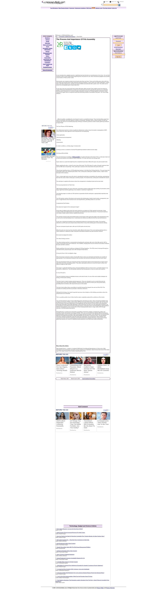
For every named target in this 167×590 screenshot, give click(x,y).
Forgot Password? (118, 47)
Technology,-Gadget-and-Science (67, 36)
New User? (118, 49)
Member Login (99, 8)
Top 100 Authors (54, 8)
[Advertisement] (83, 21)
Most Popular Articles (64, 8)
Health (47, 41)
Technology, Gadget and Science (47, 49)
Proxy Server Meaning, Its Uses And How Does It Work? (70, 529)
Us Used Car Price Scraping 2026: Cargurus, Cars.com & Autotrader (73, 569)
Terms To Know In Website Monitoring (65, 554)
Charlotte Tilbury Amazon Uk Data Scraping (67, 561)
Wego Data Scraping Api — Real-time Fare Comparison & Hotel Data (73, 540)
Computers (47, 62)
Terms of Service (110, 588)
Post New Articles (107, 8)
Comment (66, 44)
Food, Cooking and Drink (47, 65)
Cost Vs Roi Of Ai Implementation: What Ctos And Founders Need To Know (74, 576)
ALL (56, 36)
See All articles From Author (88, 378)
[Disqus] (82, 455)
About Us (113, 1)
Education (47, 43)
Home (106, 1)
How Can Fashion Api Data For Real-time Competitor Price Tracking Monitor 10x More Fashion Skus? (80, 536)
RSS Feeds (89, 8)
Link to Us (114, 8)
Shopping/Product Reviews (47, 54)
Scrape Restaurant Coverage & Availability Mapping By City (71, 558)
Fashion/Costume (47, 67)
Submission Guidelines (80, 8)
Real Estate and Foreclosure (47, 60)
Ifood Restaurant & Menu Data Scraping (66, 543)
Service (47, 51)
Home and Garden (47, 45)
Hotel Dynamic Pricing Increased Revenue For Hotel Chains (71, 532)
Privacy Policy (100, 588)
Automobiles (47, 57)
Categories (71, 8)
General (47, 39)
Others (47, 56)
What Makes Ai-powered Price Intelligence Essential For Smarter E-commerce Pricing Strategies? (80, 565)
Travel (47, 46)
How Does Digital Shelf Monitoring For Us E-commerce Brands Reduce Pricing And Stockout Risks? (80, 572)
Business (47, 38)
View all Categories (47, 70)
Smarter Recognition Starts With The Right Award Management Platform (73, 547)
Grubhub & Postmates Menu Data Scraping (67, 551)
